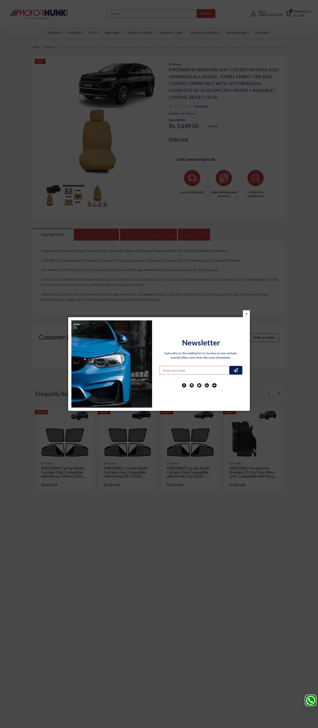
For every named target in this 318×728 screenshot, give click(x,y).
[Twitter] (199, 385)
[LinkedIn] (207, 385)
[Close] (246, 313)
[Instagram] (192, 385)
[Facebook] (184, 385)
